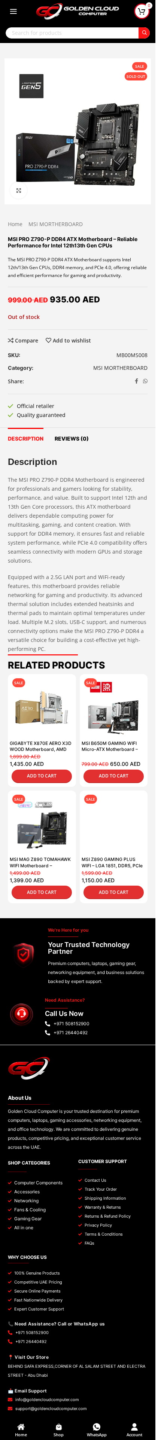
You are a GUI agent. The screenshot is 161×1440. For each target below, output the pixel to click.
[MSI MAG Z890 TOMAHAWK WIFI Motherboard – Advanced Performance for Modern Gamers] (42, 824)
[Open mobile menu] (13, 11)
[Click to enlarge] (18, 190)
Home (15, 224)
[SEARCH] (144, 33)
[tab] (25, 438)
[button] (42, 776)
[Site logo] (78, 10)
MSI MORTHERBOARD (55, 224)
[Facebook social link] (136, 381)
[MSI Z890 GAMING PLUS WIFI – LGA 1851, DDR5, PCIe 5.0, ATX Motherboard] (114, 824)
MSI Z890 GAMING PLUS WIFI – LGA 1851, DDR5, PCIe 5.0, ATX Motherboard (112, 865)
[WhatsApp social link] (145, 381)
